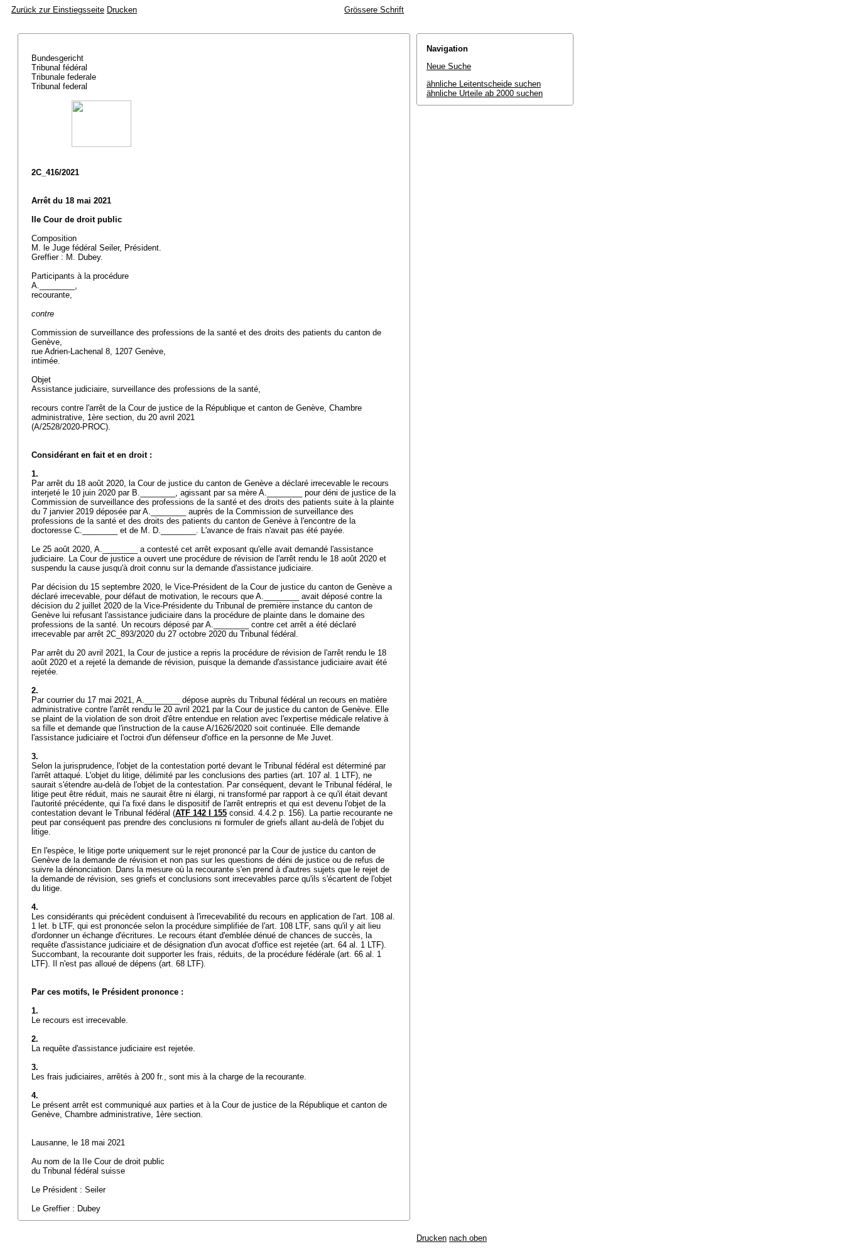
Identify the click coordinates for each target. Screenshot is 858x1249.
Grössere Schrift (374, 9)
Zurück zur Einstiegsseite (57, 9)
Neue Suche (448, 66)
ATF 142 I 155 (201, 813)
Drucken (122, 9)
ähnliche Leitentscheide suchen (483, 84)
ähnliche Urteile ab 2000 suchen (484, 93)
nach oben (468, 1238)
